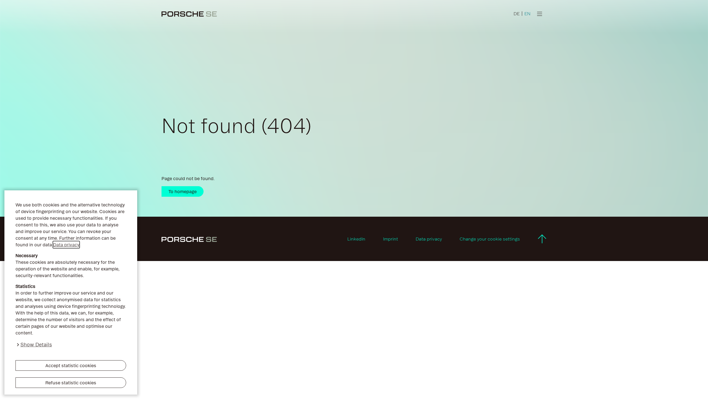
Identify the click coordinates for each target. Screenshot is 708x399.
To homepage (182, 191)
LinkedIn (356, 238)
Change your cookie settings (490, 238)
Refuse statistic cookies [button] (70, 382)
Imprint (390, 238)
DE (517, 13)
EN (527, 13)
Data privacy (66, 244)
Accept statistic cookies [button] (70, 365)
